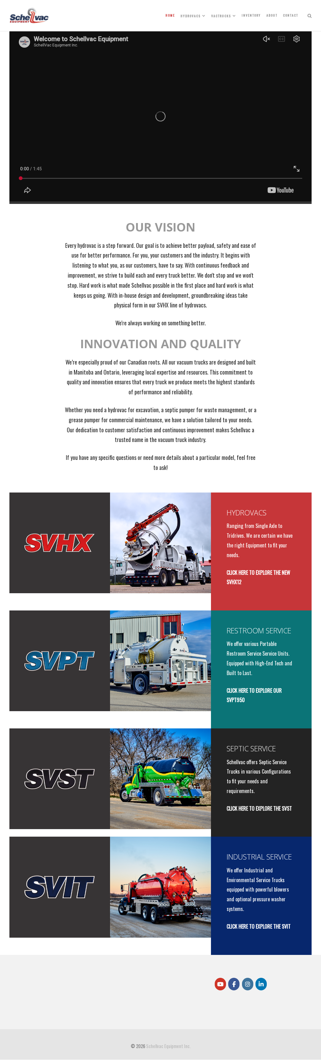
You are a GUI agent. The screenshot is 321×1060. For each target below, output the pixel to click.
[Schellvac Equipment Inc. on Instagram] (247, 984)
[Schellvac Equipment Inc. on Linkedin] (261, 984)
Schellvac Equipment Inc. (168, 1046)
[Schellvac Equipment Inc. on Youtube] (220, 984)
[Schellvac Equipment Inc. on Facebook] (233, 984)
